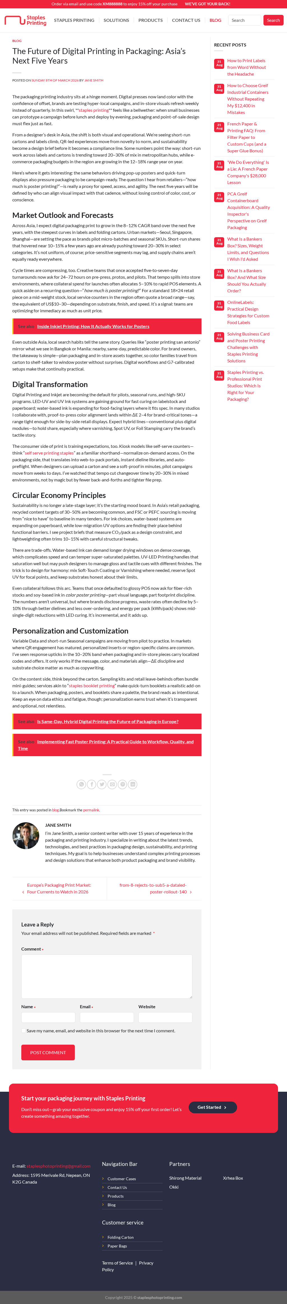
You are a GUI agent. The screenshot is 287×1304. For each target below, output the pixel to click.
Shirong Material (185, 1177)
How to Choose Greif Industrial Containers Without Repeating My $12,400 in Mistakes (248, 99)
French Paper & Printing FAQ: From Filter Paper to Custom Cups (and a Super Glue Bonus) (246, 137)
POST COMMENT (48, 1052)
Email (85, 1006)
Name (27, 1006)
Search (273, 20)
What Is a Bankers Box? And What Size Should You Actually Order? (246, 280)
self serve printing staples (49, 452)
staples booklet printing (92, 685)
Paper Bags (117, 1246)
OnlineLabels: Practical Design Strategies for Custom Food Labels (248, 312)
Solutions (116, 20)
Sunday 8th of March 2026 (55, 80)
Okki (174, 1186)
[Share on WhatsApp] (81, 784)
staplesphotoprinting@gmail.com (59, 1165)
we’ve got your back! (207, 3)
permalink (91, 810)
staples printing (94, 110)
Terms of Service (118, 1262)
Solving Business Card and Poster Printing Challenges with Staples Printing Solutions (248, 347)
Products (150, 20)
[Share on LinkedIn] (132, 784)
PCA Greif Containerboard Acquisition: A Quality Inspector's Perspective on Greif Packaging (248, 210)
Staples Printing (74, 20)
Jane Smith (93, 80)
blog (17, 41)
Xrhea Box (233, 1177)
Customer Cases (122, 1178)
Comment (31, 948)
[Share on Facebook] (91, 784)
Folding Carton (121, 1237)
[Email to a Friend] (112, 784)
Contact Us (186, 20)
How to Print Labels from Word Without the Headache (246, 67)
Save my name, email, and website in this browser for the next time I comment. (101, 1030)
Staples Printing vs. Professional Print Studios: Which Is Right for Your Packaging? (245, 385)
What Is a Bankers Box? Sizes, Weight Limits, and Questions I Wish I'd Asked (248, 249)
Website (147, 1006)
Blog (215, 20)
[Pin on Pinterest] (122, 784)
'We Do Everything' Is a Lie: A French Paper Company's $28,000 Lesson (248, 172)
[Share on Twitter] (102, 784)
